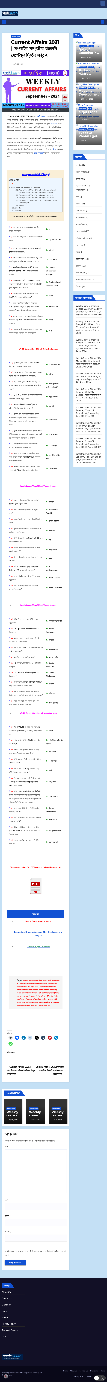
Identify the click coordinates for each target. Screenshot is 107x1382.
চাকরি (4, 1337)
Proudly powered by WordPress (14, 1373)
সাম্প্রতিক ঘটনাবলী (16, 36)
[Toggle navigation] (52, 22)
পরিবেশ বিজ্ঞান (80, 190)
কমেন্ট (7, 1146)
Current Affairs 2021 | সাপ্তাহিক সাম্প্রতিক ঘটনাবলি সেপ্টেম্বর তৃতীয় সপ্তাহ (21, 1070)
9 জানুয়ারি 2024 (86, 57)
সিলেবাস (79, 286)
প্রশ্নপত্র (79, 245)
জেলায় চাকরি (80, 231)
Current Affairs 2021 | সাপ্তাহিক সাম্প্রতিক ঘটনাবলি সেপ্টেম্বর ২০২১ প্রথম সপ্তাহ (50, 1070)
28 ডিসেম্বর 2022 (87, 99)
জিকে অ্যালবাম (82, 46)
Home (5, 1317)
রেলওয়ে (78, 266)
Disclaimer (7, 1305)
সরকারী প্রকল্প (80, 273)
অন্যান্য (79, 165)
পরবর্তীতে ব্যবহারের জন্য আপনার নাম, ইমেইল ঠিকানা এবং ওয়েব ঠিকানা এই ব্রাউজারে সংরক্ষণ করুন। (35, 1253)
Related (18, 211)
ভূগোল (89, 108)
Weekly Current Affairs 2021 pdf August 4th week (36, 192)
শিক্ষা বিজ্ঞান (90, 46)
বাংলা (77, 197)
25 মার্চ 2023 (85, 78)
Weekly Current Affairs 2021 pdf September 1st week (37, 190)
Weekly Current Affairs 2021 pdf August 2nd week (36, 197)
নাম (6, 1200)
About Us (6, 1292)
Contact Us (7, 1298)
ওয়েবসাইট (8, 1232)
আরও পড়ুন (22, 205)
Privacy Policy (9, 1324)
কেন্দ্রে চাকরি (80, 172)
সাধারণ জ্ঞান (90, 67)
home (4, 1311)
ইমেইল (8, 1216)
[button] (98, 22)
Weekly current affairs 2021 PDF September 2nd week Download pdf (38, 201)
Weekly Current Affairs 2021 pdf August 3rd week (36, 195)
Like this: (18, 208)
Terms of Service (10, 1330)
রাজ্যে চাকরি (80, 259)
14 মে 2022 (85, 120)
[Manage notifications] (6, 1376)
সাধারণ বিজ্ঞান (80, 224)
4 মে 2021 (84, 141)
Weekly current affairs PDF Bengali (25, 187)
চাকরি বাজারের (40, 116)
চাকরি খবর (79, 179)
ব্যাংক (78, 252)
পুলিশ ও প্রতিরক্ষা (82, 238)
